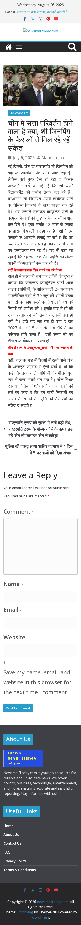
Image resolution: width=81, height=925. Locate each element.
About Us (11, 834)
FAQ (7, 852)
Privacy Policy (14, 861)
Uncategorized (19, 113)
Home (8, 825)
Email (12, 609)
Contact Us (12, 843)
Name (13, 584)
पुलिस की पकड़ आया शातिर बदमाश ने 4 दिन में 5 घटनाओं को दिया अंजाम (38, 449)
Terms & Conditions (19, 870)
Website (14, 637)
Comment (18, 511)
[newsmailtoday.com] (8, 47)
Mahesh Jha (52, 157)
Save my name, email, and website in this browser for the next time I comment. (37, 682)
